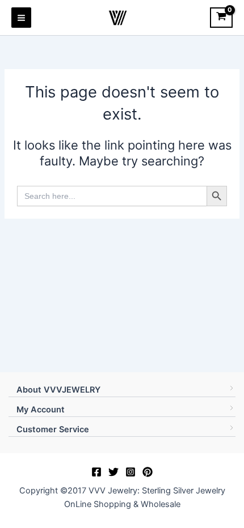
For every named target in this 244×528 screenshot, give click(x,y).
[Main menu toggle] (21, 17)
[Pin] (147, 472)
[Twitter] (113, 472)
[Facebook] (96, 472)
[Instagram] (130, 472)
